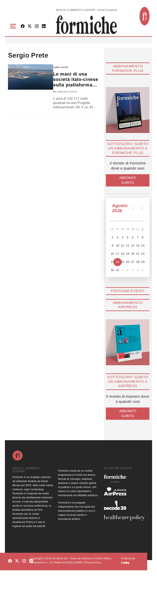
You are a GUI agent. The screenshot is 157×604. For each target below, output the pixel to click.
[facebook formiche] (10, 561)
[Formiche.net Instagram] (36, 26)
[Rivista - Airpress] (124, 491)
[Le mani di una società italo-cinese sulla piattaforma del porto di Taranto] (30, 77)
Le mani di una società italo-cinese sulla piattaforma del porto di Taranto (75, 79)
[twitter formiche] (16, 561)
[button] (13, 26)
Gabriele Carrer (67, 91)
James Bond (60, 67)
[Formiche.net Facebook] (22, 26)
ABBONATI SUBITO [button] (127, 180)
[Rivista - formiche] (124, 478)
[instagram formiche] (24, 561)
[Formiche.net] (144, 16)
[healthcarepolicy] (124, 518)
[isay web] (125, 562)
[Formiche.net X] (29, 26)
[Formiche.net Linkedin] (43, 26)
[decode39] (124, 505)
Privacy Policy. (93, 562)
